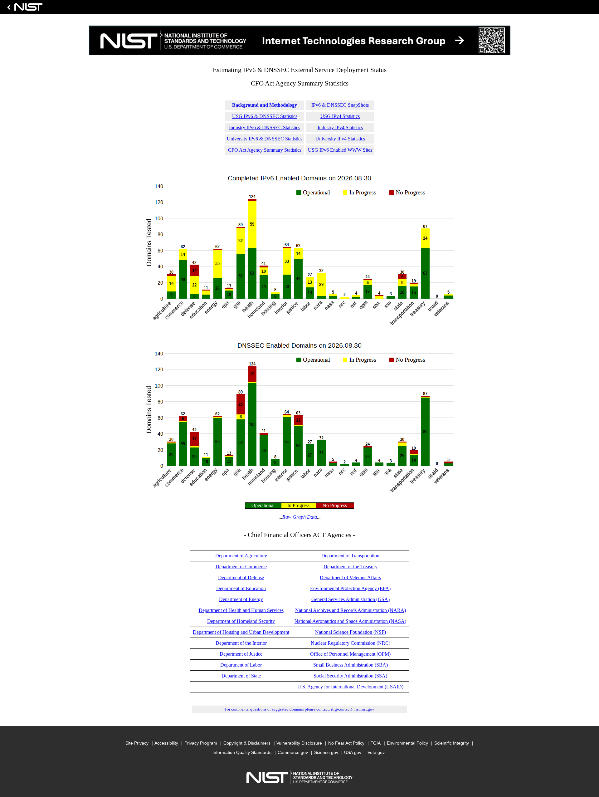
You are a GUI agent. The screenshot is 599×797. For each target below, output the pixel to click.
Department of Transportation (350, 555)
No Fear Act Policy (346, 743)
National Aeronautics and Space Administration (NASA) (350, 621)
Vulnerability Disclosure (299, 743)
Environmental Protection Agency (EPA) (350, 588)
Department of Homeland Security (241, 621)
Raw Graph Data (299, 517)
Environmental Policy (407, 743)
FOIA (375, 743)
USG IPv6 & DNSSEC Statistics (264, 116)
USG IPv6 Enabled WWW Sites (340, 150)
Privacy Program (200, 743)
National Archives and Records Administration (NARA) (350, 610)
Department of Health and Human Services (241, 610)
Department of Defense (241, 577)
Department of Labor (241, 664)
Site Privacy (137, 743)
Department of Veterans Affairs (350, 577)
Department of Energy (241, 599)
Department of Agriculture (241, 555)
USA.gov (352, 752)
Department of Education (241, 588)
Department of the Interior (241, 643)
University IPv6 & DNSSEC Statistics (264, 138)
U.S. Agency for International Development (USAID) (350, 686)
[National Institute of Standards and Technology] (23, 8)
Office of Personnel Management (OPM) (350, 654)
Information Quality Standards (241, 752)
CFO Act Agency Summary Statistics (264, 150)
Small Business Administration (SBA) (350, 664)
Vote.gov (376, 752)
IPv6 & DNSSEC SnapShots (340, 105)
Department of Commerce (241, 566)
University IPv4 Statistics (340, 138)
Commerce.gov (293, 752)
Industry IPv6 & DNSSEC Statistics (264, 127)
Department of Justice (241, 654)
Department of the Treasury (350, 566)
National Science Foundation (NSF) (350, 632)
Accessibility (166, 743)
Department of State (241, 675)
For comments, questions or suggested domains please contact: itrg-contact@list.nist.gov (299, 709)
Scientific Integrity (451, 743)
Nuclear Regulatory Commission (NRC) (350, 643)
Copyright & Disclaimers (246, 743)
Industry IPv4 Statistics (340, 127)
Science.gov (326, 752)
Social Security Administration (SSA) (350, 675)
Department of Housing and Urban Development (241, 632)
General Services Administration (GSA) (350, 599)
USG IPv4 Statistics (340, 116)
